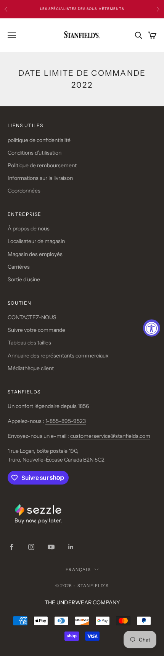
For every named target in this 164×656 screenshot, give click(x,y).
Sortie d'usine (24, 279)
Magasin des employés (35, 254)
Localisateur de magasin (36, 241)
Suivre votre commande (36, 329)
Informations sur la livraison (40, 178)
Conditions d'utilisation (34, 152)
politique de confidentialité (39, 140)
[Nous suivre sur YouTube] (51, 547)
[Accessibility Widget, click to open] (151, 328)
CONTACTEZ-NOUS (32, 317)
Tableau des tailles (29, 342)
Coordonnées (24, 190)
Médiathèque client (31, 368)
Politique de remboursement (42, 165)
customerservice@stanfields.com (110, 435)
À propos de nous (29, 228)
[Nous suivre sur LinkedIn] (71, 547)
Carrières (19, 266)
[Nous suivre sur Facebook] (11, 547)
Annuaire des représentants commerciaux (58, 355)
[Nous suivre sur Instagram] (31, 547)
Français (78, 569)
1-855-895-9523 (65, 421)
